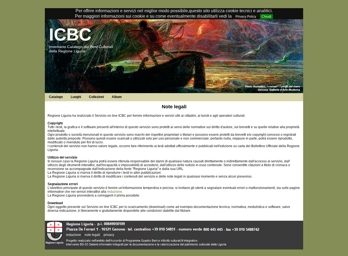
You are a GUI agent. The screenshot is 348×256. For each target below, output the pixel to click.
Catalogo (56, 97)
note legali (92, 235)
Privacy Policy (245, 16)
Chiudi (266, 16)
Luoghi (76, 97)
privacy (109, 235)
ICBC (70, 34)
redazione (114, 192)
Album (117, 97)
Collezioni (96, 97)
